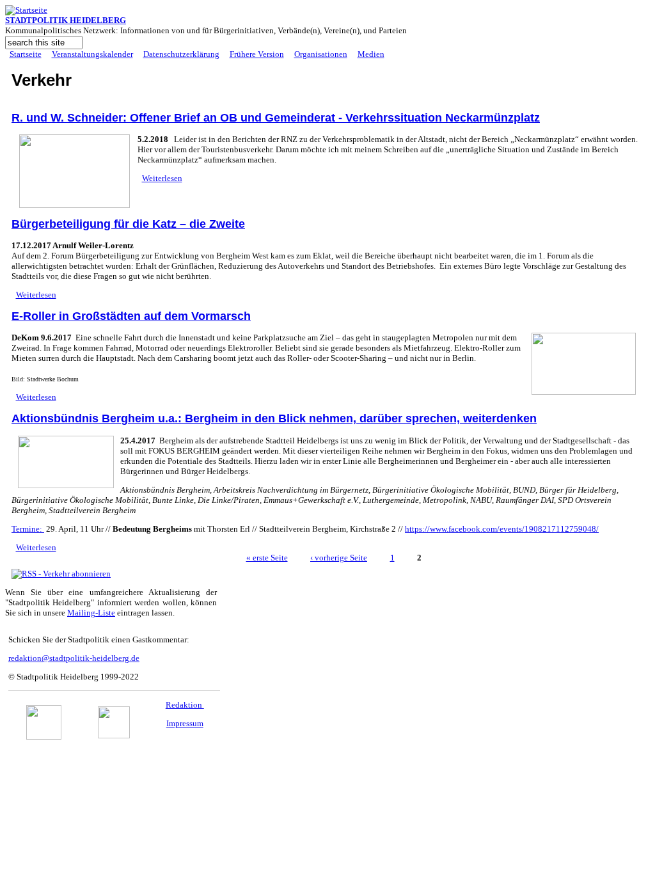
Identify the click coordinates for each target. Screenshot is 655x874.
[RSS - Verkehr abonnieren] (61, 573)
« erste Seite (267, 557)
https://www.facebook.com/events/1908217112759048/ (502, 529)
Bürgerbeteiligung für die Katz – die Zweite (128, 224)
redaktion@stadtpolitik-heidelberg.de (73, 658)
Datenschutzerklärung (181, 54)
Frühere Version (257, 54)
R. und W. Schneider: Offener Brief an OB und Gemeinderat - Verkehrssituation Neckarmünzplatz (276, 117)
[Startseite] (26, 10)
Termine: (28, 529)
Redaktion (185, 705)
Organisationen (320, 54)
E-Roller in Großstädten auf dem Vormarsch (131, 316)
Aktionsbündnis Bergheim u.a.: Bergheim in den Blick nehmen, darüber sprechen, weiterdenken (274, 418)
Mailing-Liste (91, 612)
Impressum (184, 723)
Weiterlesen (162, 178)
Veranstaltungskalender (92, 54)
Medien (371, 54)
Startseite (26, 54)
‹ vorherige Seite (338, 557)
